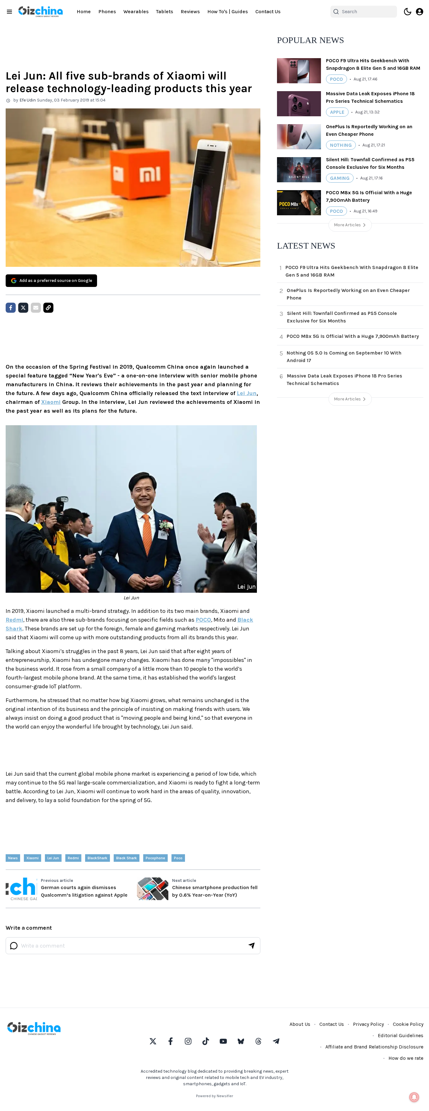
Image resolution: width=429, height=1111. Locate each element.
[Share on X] (23, 308)
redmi (73, 858)
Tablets (164, 11)
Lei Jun (247, 393)
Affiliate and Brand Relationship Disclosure (374, 1047)
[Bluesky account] (241, 1041)
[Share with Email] (36, 308)
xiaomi (32, 858)
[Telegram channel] (276, 1041)
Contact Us (267, 11)
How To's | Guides (227, 11)
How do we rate (405, 1058)
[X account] (153, 1041)
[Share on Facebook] (11, 308)
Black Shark (126, 858)
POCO (203, 619)
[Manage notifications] (414, 1097)
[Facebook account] (170, 1041)
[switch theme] (407, 11)
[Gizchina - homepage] (40, 11)
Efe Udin (27, 100)
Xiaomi (51, 402)
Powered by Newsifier (214, 1096)
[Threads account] (258, 1041)
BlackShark (97, 858)
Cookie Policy (408, 1024)
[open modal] (419, 11)
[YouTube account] (223, 1041)
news (13, 858)
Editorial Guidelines (400, 1035)
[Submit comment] (251, 945)
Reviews (190, 11)
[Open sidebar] (9, 11)
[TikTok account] (205, 1041)
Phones (107, 11)
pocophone (155, 858)
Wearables (136, 11)
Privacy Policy (368, 1024)
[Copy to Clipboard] (48, 308)
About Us (300, 1024)
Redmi (14, 619)
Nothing (341, 145)
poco (178, 858)
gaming (340, 178)
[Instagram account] (188, 1041)
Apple (337, 112)
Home (84, 11)
